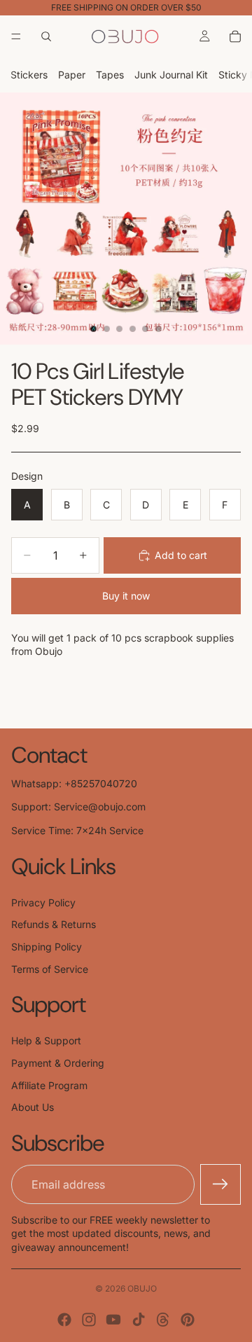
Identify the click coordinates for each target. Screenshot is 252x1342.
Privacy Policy (43, 902)
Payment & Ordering (57, 1063)
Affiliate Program (49, 1085)
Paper (71, 75)
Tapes (110, 75)
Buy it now (126, 596)
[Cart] (235, 36)
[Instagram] (88, 1319)
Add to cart (181, 555)
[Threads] (163, 1319)
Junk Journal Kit (171, 75)
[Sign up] (220, 1184)
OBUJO (142, 1288)
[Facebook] (64, 1319)
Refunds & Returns (53, 924)
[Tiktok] (138, 1319)
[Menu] (16, 36)
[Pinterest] (187, 1319)
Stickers (29, 75)
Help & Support (46, 1040)
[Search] (46, 36)
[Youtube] (113, 1319)
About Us (32, 1107)
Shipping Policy (46, 947)
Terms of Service (49, 969)
